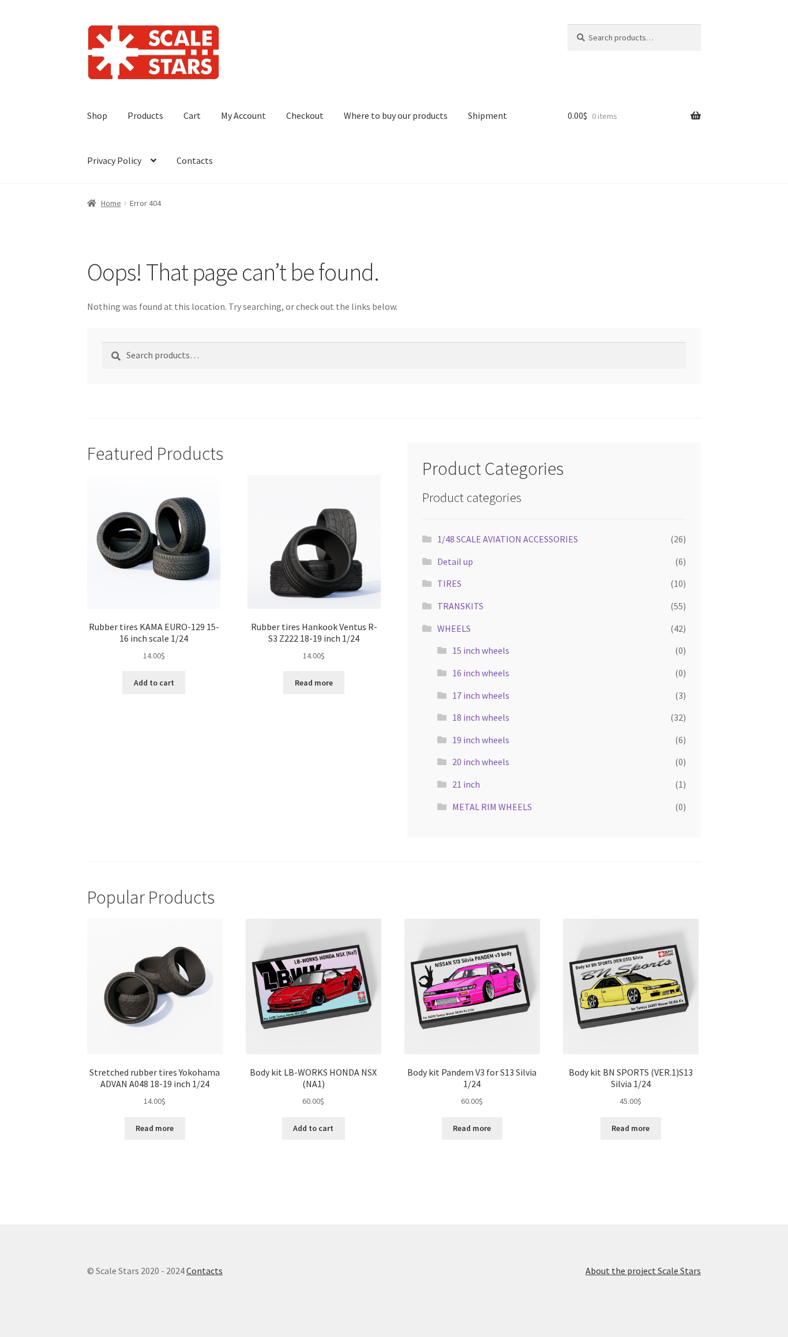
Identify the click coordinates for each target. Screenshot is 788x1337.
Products (145, 115)
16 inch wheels (480, 673)
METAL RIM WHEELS (492, 806)
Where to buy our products (396, 115)
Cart (192, 115)
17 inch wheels (480, 695)
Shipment (487, 115)
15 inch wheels (480, 650)
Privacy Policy (114, 160)
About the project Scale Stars (643, 1270)
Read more (314, 682)
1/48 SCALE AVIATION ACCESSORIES (507, 539)
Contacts (195, 160)
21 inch (466, 784)
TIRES (449, 583)
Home (111, 203)
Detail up (455, 561)
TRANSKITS (460, 606)
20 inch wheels (480, 761)
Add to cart (154, 682)
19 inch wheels (480, 740)
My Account (243, 115)
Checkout (305, 115)
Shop (97, 115)
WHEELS (454, 628)
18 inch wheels (480, 717)
